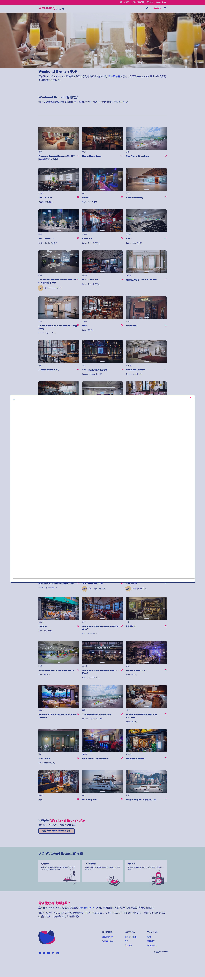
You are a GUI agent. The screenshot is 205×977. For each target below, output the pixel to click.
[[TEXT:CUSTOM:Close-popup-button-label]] (190, 398)
